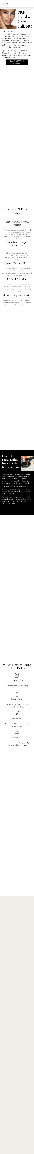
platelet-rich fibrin (9, 483)
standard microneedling (15, 474)
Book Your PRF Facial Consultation (17, 62)
